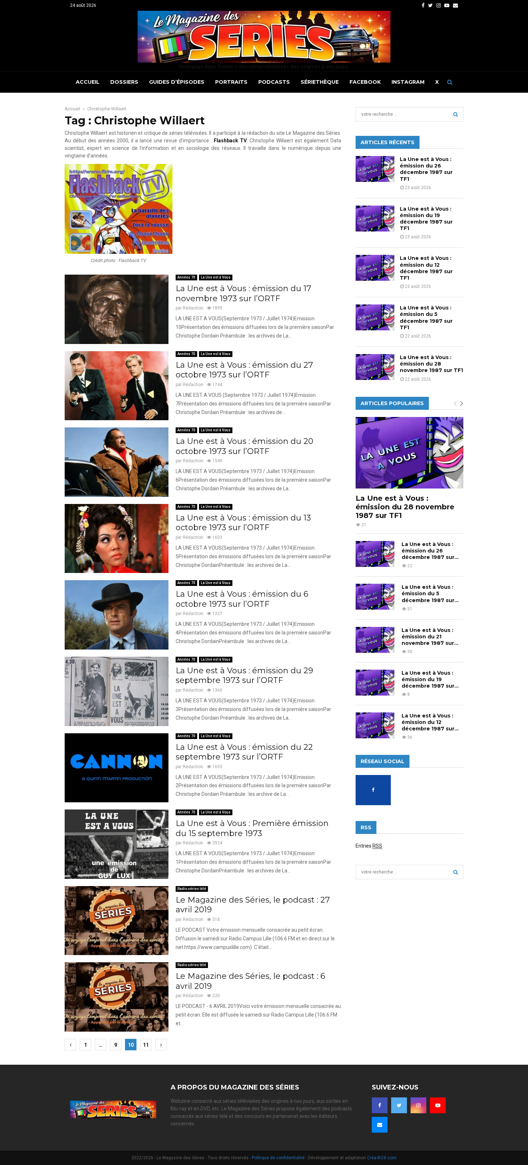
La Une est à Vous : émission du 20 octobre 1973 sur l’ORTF (244, 446)
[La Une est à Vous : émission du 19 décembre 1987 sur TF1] (375, 218)
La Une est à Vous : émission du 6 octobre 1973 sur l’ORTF (242, 599)
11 (146, 1045)
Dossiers (124, 82)
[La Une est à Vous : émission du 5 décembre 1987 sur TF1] (375, 317)
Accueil (87, 82)
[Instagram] (418, 1105)
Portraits (231, 82)
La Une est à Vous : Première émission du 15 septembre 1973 (252, 828)
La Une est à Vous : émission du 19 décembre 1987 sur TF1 (426, 219)
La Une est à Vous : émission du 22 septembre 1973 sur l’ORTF (244, 752)
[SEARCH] (455, 114)
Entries (369, 846)
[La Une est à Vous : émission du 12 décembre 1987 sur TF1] (375, 268)
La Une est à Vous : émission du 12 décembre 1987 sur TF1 (426, 268)
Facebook (365, 82)
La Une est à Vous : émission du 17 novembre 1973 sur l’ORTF (243, 293)
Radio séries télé (191, 889)
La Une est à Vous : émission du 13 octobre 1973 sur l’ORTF (243, 523)
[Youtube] (438, 1105)
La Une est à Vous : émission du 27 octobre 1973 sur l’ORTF (244, 370)
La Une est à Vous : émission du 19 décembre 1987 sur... (430, 679)
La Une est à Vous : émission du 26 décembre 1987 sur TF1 (426, 169)
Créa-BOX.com (382, 1157)
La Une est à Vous (216, 277)
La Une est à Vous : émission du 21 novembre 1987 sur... (430, 636)
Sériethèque (320, 82)
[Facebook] (380, 1105)
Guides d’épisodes (176, 82)
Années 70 (186, 277)
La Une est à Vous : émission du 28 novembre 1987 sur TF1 (431, 363)
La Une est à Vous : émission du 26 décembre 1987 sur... (430, 550)
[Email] (380, 1125)
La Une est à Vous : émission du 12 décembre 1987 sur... (430, 722)
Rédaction (193, 308)
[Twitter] (399, 1105)
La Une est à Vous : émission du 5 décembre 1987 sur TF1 (426, 317)
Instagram (408, 82)
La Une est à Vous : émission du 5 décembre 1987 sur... (430, 593)
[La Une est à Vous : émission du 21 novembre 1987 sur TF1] (375, 640)
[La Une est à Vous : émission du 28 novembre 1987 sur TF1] (375, 367)
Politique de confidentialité (278, 1157)
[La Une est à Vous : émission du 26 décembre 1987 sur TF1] (375, 169)
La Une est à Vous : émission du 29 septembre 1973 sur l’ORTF (244, 675)
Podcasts (274, 82)
